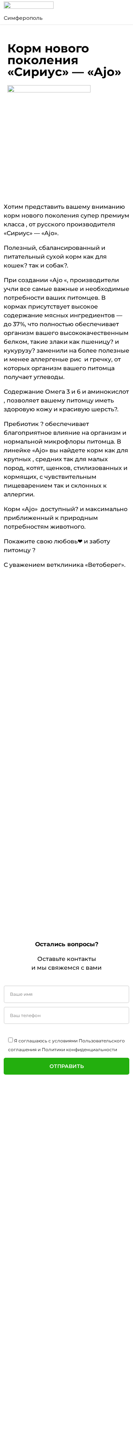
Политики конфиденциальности (79, 1049)
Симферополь (23, 18)
